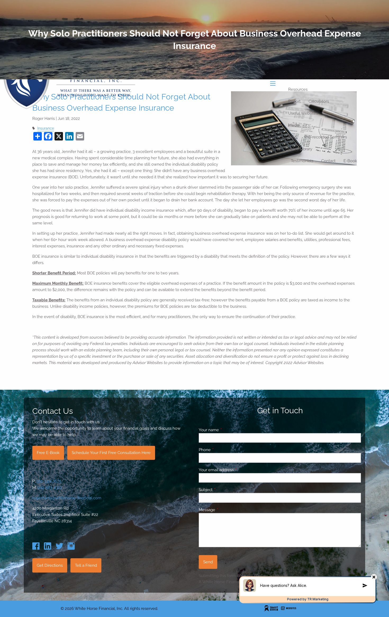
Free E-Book (48, 452)
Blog (292, 137)
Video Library (300, 149)
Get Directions (50, 565)
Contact (328, 160)
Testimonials (302, 160)
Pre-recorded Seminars (326, 137)
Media (293, 125)
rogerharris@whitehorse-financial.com (66, 498)
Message (226, 509)
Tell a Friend (86, 565)
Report (294, 101)
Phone (224, 449)
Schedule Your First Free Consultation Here (111, 452)
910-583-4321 (50, 487)
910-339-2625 (49, 481)
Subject (225, 489)
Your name (228, 430)
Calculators (319, 101)
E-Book (350, 160)
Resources (297, 89)
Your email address (235, 470)
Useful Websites (303, 113)
